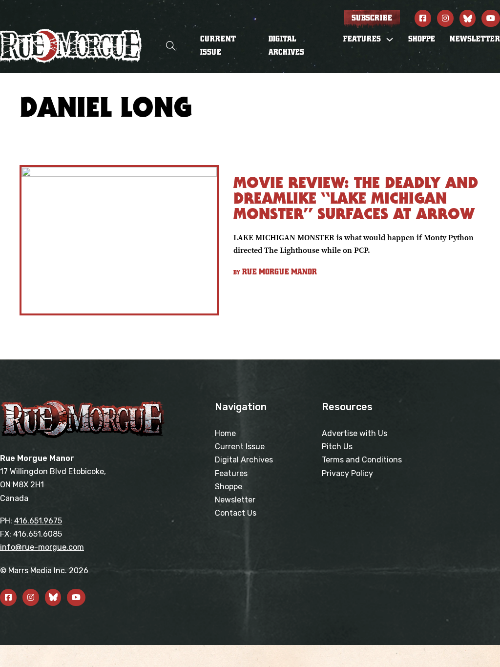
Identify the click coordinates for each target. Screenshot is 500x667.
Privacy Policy (347, 473)
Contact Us (235, 513)
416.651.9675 (38, 520)
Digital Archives (286, 46)
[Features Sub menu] (390, 39)
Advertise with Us (354, 433)
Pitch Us (337, 446)
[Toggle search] (171, 46)
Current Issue (218, 46)
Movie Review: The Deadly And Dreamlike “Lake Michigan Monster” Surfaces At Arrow (355, 198)
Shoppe (421, 39)
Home (225, 433)
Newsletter (475, 39)
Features (231, 473)
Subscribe (372, 18)
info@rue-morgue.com (42, 547)
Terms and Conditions (362, 459)
